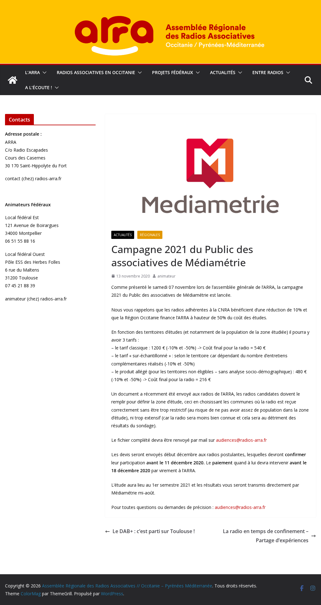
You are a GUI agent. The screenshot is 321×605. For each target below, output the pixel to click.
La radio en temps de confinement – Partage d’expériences (265, 536)
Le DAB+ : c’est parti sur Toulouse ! (154, 531)
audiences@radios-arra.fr (241, 440)
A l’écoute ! (38, 87)
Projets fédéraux (172, 72)
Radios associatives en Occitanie (96, 72)
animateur (166, 276)
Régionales (150, 235)
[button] (43, 72)
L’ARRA (32, 72)
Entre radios (267, 72)
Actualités (222, 72)
